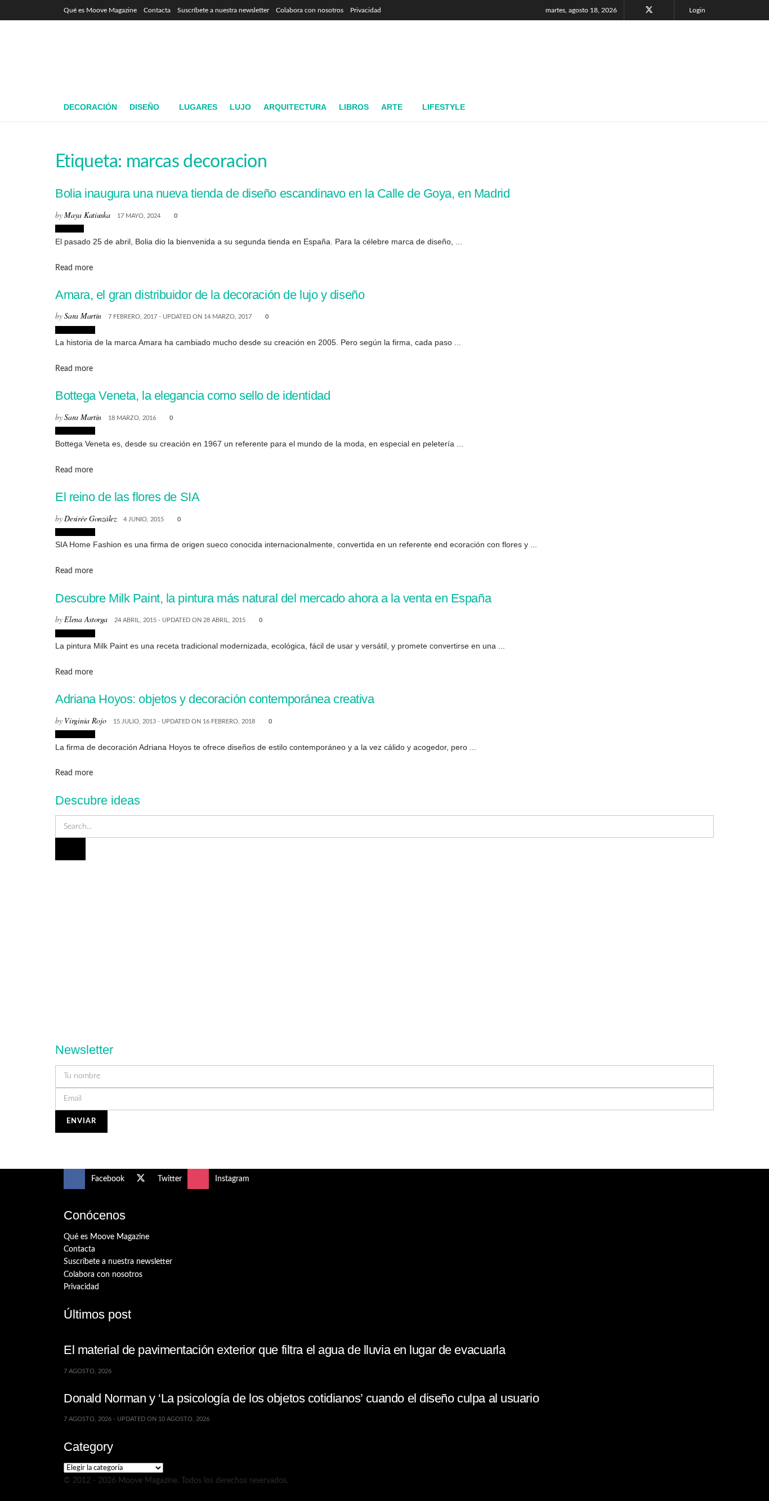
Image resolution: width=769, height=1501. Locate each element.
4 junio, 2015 (143, 519)
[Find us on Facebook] (634, 10)
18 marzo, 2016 (132, 418)
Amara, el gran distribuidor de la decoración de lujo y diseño (209, 295)
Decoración (90, 106)
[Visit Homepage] (145, 57)
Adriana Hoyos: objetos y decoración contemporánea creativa (214, 699)
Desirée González (90, 518)
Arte (392, 106)
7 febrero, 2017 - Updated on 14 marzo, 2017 (180, 317)
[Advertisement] (500, 54)
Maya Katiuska (87, 214)
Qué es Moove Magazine (100, 10)
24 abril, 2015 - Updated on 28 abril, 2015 (179, 620)
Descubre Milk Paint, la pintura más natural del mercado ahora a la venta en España (273, 598)
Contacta (157, 10)
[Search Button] (701, 107)
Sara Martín (82, 315)
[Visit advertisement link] (384, 944)
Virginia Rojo (85, 720)
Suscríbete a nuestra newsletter (223, 10)
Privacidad (365, 10)
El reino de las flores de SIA (127, 497)
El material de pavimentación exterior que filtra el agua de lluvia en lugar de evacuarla (285, 1350)
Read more (74, 268)
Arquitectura (295, 106)
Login (696, 10)
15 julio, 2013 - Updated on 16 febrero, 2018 (184, 721)
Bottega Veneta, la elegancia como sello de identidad (192, 395)
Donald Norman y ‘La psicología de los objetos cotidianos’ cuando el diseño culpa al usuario (301, 1398)
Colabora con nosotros (309, 10)
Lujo (240, 106)
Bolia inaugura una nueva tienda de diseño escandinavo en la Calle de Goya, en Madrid (282, 193)
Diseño (144, 106)
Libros (354, 106)
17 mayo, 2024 (138, 216)
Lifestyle (443, 106)
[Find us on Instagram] (664, 10)
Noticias (69, 229)
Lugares (198, 106)
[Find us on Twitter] (649, 10)
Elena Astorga (85, 619)
